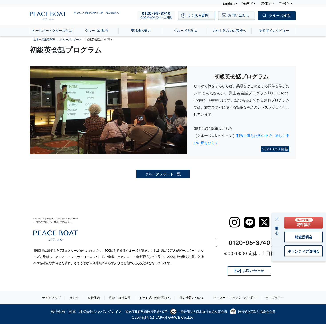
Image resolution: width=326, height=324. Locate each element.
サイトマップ (51, 298)
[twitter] (264, 222)
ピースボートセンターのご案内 (235, 298)
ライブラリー (274, 298)
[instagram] (234, 222)
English (229, 3)
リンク (74, 298)
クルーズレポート (70, 39)
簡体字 (247, 3)
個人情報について (191, 298)
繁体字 (266, 3)
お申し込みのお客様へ (155, 298)
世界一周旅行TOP (44, 39)
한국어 (284, 3)
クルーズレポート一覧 (163, 174)
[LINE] (249, 222)
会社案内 (94, 298)
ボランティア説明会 (304, 251)
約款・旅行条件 (120, 298)
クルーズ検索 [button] (279, 16)
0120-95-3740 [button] (249, 242)
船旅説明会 (303, 237)
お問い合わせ (253, 270)
